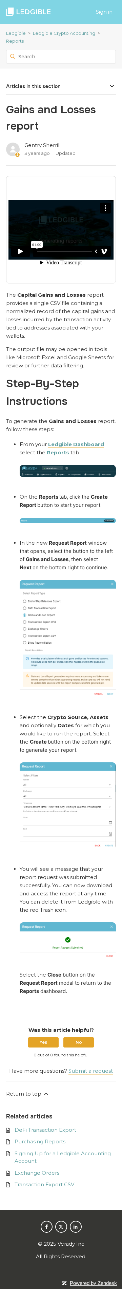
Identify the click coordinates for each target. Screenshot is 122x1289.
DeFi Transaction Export (45, 1130)
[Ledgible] (28, 12)
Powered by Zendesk (93, 1283)
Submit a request (90, 1071)
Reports (15, 41)
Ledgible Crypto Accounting (64, 33)
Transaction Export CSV (44, 1184)
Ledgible (16, 33)
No (79, 1042)
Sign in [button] (104, 12)
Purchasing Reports (40, 1141)
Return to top (24, 1093)
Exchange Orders (37, 1173)
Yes (43, 1042)
